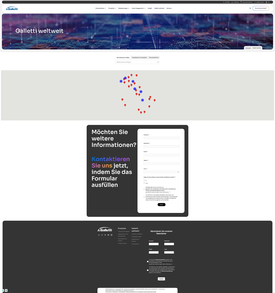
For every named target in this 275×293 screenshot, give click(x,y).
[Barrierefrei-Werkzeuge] (6, 290)
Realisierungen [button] (123, 8)
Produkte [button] (111, 8)
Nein (147, 183)
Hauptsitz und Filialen (137, 234)
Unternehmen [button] (100, 8)
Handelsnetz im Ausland (139, 57)
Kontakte (227, 2)
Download (236, 2)
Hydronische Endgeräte (124, 231)
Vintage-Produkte (122, 243)
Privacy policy (108, 291)
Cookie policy (115, 291)
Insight (150, 8)
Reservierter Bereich (248, 2)
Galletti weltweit (159, 8)
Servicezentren (153, 57)
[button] (149, 106)
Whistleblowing (122, 291)
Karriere (169, 8)
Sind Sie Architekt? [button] (261, 8)
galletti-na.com (260, 2)
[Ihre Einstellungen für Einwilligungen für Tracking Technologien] (2, 290)
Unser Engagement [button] (138, 8)
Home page (248, 48)
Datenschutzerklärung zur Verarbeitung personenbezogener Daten (141, 291)
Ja (146, 180)
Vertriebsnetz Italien (123, 57)
